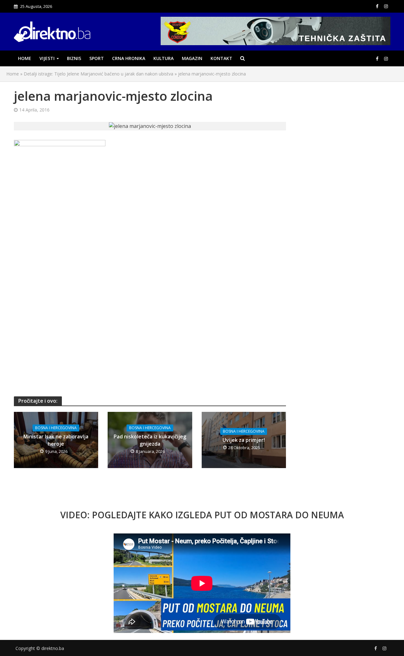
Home (24, 58)
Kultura (163, 58)
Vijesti (47, 58)
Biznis (74, 58)
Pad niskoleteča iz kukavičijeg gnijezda (150, 440)
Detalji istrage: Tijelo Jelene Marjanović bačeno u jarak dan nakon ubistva (98, 74)
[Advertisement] (150, 248)
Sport (96, 58)
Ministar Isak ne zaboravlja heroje (55, 440)
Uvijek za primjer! (244, 439)
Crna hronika (128, 58)
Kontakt (221, 58)
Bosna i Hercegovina (56, 427)
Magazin (192, 58)
